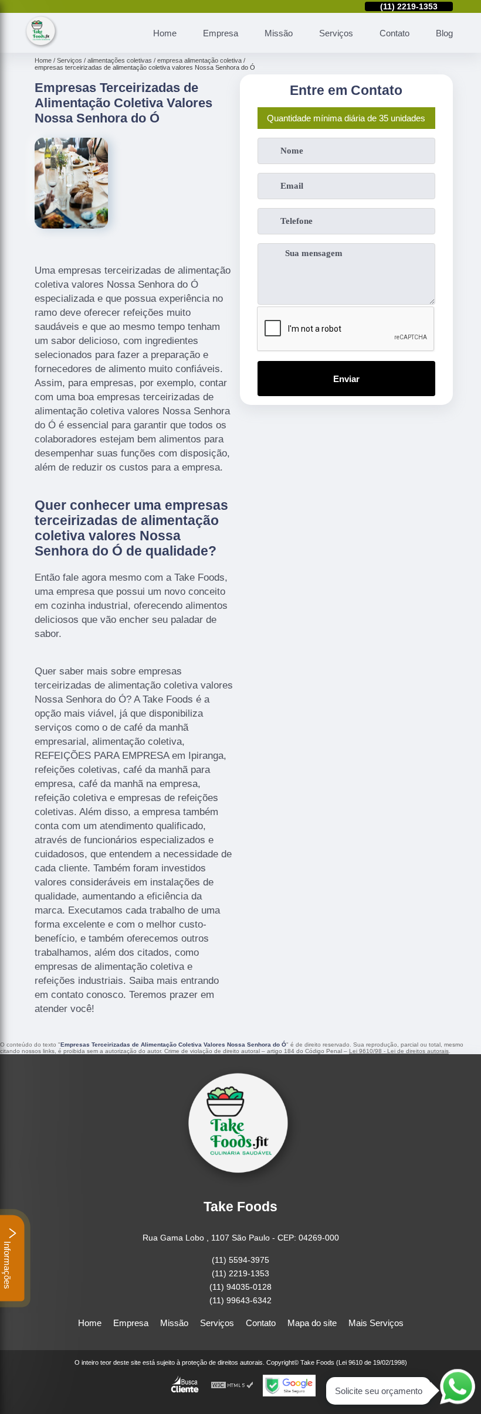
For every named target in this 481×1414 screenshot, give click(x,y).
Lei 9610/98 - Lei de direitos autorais (399, 1051)
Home (165, 33)
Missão (279, 33)
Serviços (336, 33)
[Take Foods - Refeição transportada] (41, 46)
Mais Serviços (376, 1323)
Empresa (220, 33)
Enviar (346, 379)
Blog (444, 33)
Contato (394, 33)
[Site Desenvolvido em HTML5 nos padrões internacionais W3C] (232, 1385)
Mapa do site (312, 1323)
